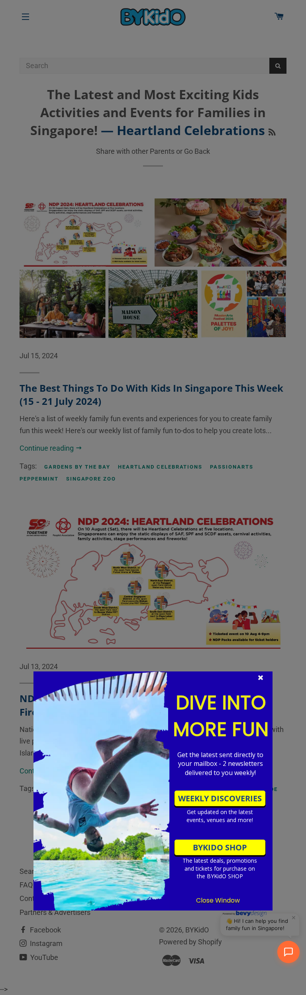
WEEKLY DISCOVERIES (220, 798)
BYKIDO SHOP (220, 847)
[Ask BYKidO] (288, 952)
